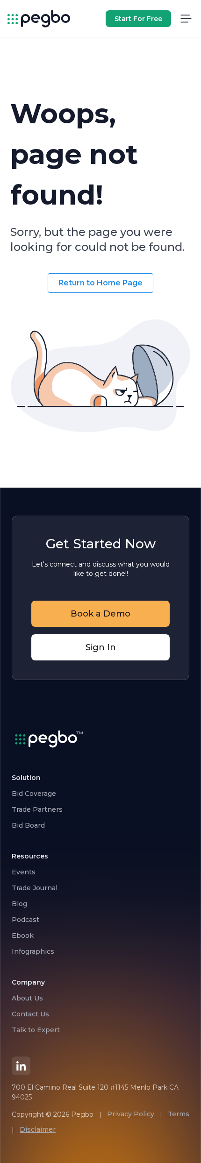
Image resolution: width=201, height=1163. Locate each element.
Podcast (25, 919)
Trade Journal (34, 888)
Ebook (23, 935)
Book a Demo (100, 614)
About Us (27, 998)
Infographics (33, 951)
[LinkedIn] (21, 1066)
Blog (19, 904)
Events (24, 872)
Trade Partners (37, 809)
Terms (178, 1114)
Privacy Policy (130, 1114)
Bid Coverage (34, 793)
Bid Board (28, 825)
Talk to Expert (36, 1030)
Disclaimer (38, 1129)
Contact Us (30, 1014)
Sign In (101, 647)
